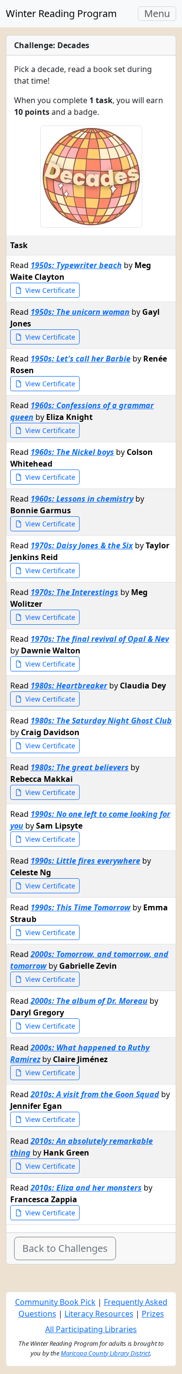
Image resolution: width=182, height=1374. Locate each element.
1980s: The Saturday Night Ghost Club (101, 720)
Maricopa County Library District (105, 1353)
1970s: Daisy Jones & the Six (82, 545)
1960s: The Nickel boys (72, 452)
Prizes (153, 1313)
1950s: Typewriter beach (76, 265)
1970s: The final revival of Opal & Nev (100, 638)
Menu (160, 13)
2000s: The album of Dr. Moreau (89, 1000)
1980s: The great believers (80, 767)
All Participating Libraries (91, 1329)
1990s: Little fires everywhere (85, 860)
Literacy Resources (99, 1313)
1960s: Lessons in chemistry (82, 498)
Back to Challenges (65, 1248)
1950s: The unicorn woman (80, 312)
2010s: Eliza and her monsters (86, 1187)
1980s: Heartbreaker (69, 685)
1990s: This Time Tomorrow (81, 907)
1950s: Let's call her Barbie (81, 358)
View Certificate (49, 290)
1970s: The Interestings (74, 592)
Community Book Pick (55, 1302)
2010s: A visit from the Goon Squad (95, 1094)
